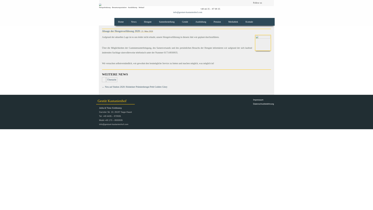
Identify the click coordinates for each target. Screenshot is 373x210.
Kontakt (249, 22)
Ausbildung (200, 22)
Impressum (258, 100)
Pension (217, 22)
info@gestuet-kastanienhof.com (187, 12)
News (134, 22)
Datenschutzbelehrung (263, 104)
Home (121, 22)
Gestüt (185, 22)
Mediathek (233, 22)
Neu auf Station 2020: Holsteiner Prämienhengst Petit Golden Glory (134, 87)
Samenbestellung (167, 22)
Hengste (148, 22)
